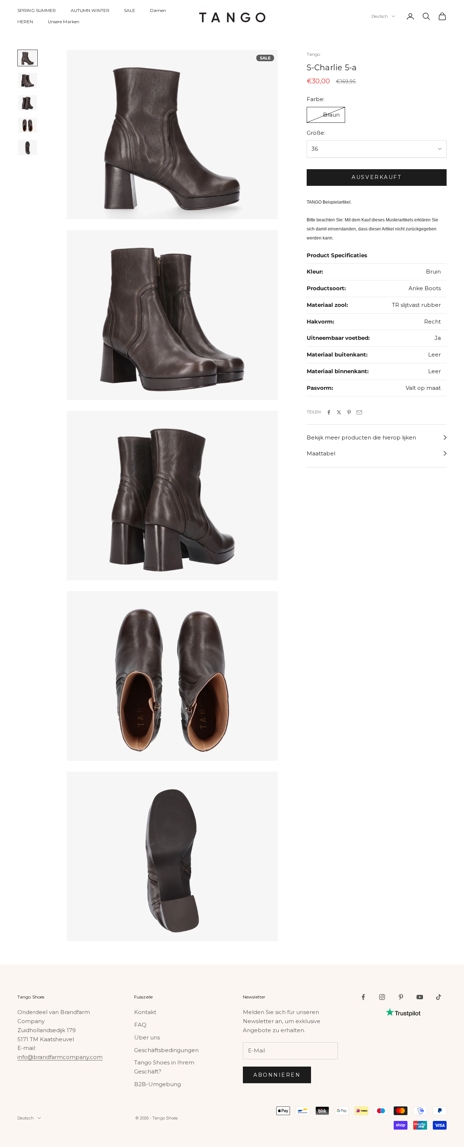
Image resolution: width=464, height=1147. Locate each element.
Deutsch (380, 16)
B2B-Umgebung (157, 1084)
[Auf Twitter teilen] (339, 412)
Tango (313, 54)
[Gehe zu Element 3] (27, 103)
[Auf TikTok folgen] (438, 997)
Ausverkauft (376, 177)
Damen (158, 10)
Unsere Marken (64, 21)
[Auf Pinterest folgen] (401, 997)
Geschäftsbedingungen (166, 1050)
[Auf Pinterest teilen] (349, 412)
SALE (129, 10)
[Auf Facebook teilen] (329, 412)
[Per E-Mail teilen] (359, 412)
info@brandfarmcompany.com (60, 1057)
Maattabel (321, 453)
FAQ (140, 1024)
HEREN (25, 21)
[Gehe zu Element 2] (27, 80)
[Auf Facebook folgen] (363, 997)
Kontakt (145, 1012)
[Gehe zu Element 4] (27, 125)
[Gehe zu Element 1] (27, 58)
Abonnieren (277, 1075)
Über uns (147, 1037)
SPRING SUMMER (36, 10)
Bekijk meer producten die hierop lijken (361, 437)
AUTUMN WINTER (90, 10)
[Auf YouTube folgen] (419, 997)
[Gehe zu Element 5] (27, 147)
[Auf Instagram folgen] (382, 997)
